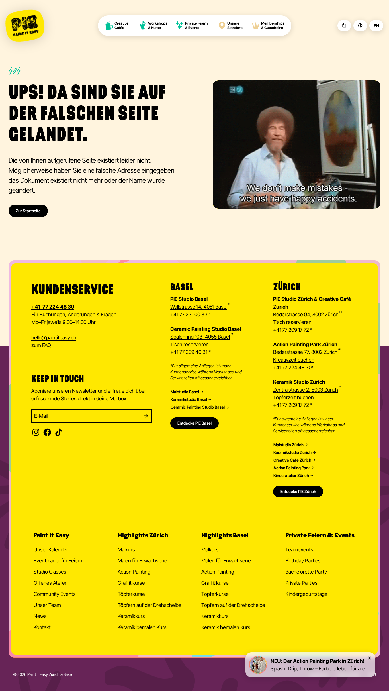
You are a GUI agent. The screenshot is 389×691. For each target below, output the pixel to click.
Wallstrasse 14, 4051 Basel (198, 307)
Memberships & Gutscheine (272, 25)
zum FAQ (41, 345)
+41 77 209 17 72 (291, 330)
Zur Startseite (28, 210)
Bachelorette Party (306, 572)
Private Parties (301, 583)
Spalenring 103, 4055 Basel (200, 337)
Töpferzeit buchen (293, 397)
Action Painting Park (291, 468)
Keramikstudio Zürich (292, 452)
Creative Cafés (121, 25)
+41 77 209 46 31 (188, 352)
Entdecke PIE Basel (194, 423)
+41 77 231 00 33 (189, 314)
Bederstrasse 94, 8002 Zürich (306, 314)
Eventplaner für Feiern (58, 561)
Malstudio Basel (185, 392)
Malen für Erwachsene (142, 561)
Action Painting (134, 572)
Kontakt (42, 627)
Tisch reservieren (189, 344)
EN (376, 26)
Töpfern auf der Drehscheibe (149, 605)
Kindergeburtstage (306, 594)
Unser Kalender (51, 550)
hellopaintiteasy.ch (53, 338)
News (40, 616)
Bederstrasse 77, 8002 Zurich (305, 352)
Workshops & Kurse (157, 25)
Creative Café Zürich (292, 460)
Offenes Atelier (50, 583)
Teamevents (299, 550)
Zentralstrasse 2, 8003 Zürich (305, 390)
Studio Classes (50, 572)
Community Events (55, 594)
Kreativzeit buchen (293, 360)
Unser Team (47, 605)
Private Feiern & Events (196, 25)
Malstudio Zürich (288, 445)
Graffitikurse (131, 583)
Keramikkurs (131, 616)
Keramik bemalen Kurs (142, 627)
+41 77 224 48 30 (292, 367)
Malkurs (126, 550)
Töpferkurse (131, 594)
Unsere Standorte (235, 25)
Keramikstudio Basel (189, 399)
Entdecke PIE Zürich (298, 491)
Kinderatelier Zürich (291, 475)
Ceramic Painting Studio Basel (198, 407)
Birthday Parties (303, 561)
